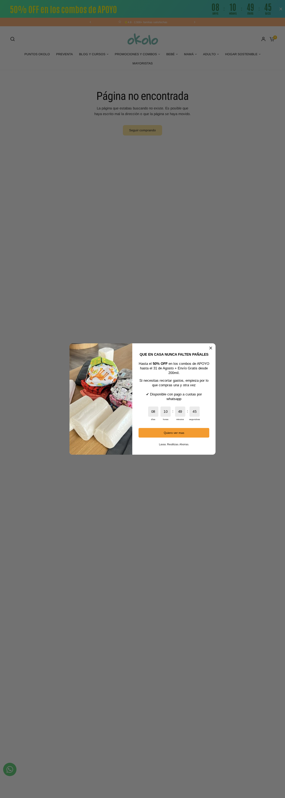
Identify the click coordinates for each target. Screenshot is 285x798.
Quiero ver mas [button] (174, 432)
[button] (210, 348)
